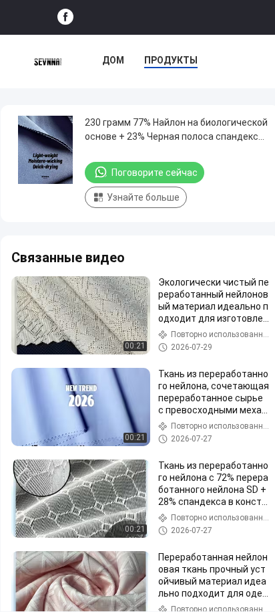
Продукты (171, 60)
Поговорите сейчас (154, 172)
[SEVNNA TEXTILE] (47, 61)
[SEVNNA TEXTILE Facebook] (65, 17)
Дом (113, 60)
